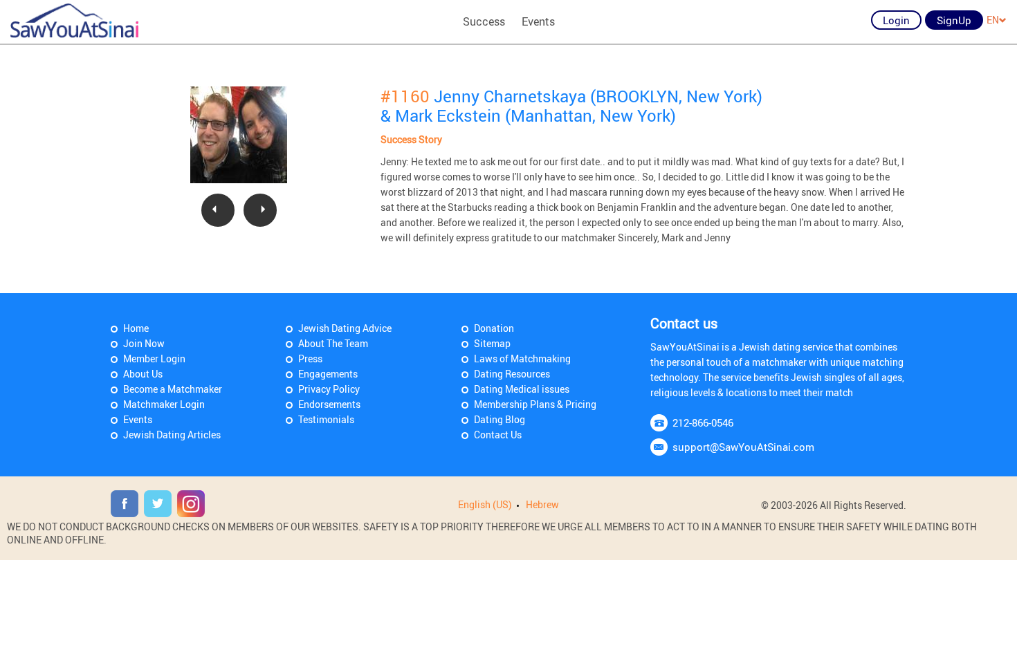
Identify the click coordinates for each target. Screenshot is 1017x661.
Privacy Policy (329, 388)
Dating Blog (499, 419)
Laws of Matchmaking (522, 358)
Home (136, 328)
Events (538, 21)
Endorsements (329, 404)
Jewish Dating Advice (345, 328)
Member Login (154, 358)
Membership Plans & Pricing (535, 404)
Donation (494, 328)
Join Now (144, 343)
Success (484, 21)
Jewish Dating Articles (172, 434)
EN (993, 19)
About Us (143, 373)
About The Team (333, 343)
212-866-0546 (702, 422)
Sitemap (492, 343)
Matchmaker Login (164, 404)
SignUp (954, 20)
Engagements (328, 373)
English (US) (485, 504)
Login (896, 20)
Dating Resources (512, 373)
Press (310, 358)
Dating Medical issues (521, 388)
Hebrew (542, 504)
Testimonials (326, 419)
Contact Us (498, 434)
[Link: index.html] (74, 20)
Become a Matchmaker (172, 388)
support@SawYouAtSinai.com (743, 447)
